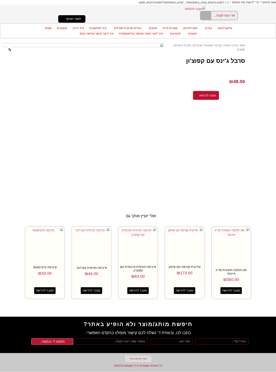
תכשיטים (175, 33)
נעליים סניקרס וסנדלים (127, 28)
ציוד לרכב (78, 28)
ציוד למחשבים (98, 28)
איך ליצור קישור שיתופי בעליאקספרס (141, 33)
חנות (227, 45)
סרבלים (197, 45)
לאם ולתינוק (190, 28)
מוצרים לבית (170, 28)
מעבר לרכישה (231, 290)
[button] (207, 28)
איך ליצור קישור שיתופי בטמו (96, 33)
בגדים (208, 28)
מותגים (153, 28)
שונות (48, 28)
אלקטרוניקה (225, 28)
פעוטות (208, 45)
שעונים (192, 33)
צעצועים (62, 28)
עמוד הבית (238, 45)
